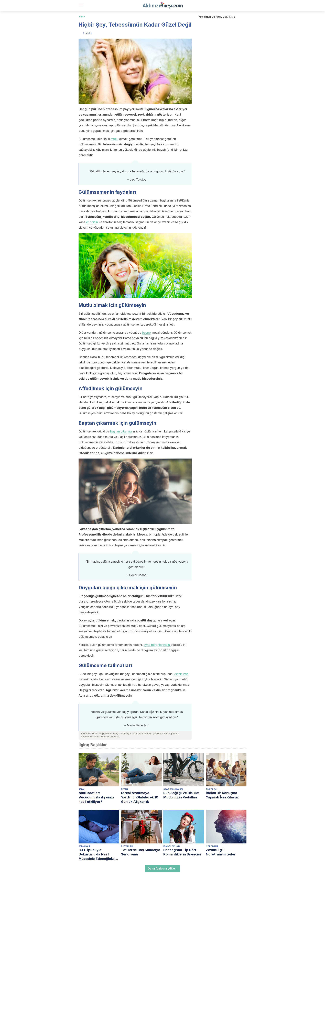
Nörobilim (212, 846)
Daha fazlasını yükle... (162, 868)
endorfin (92, 222)
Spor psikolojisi (173, 789)
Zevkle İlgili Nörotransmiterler (220, 852)
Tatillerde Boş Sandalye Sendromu (140, 852)
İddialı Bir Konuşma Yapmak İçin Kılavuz (222, 795)
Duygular (127, 846)
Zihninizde (181, 674)
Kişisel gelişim (171, 846)
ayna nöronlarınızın (157, 645)
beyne (146, 332)
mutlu (114, 139)
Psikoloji (211, 789)
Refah (82, 16)
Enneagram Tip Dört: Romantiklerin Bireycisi (182, 852)
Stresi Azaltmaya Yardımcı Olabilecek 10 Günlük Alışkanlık (139, 797)
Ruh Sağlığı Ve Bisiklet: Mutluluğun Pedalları (182, 795)
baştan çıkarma (121, 431)
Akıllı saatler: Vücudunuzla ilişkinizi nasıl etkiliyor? (96, 797)
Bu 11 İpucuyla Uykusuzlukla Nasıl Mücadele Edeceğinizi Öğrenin (97, 854)
